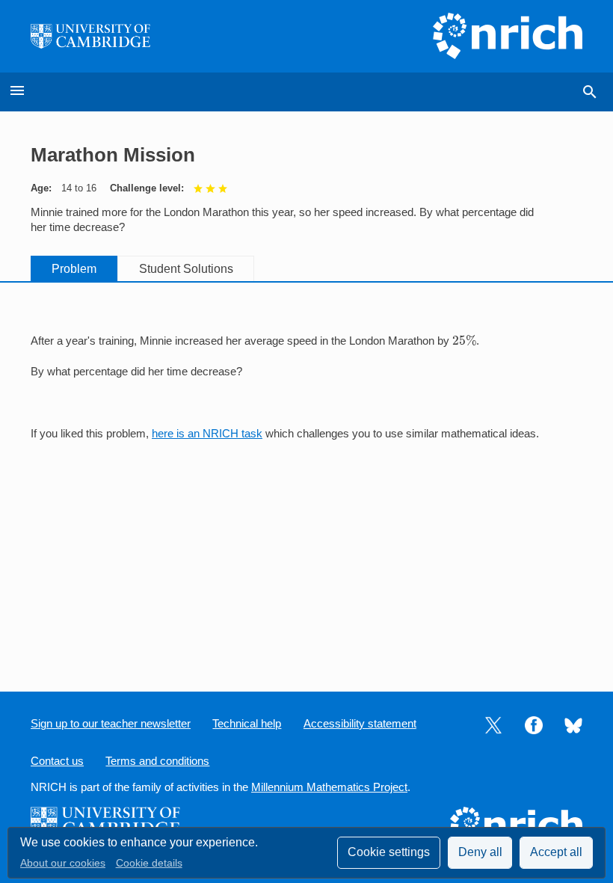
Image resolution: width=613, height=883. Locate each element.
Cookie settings (389, 852)
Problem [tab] (74, 268)
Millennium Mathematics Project (329, 787)
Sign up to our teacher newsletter (111, 724)
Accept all (556, 852)
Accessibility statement (360, 724)
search (590, 92)
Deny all (480, 852)
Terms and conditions (157, 761)
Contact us (57, 761)
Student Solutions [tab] (186, 268)
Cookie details (149, 863)
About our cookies (62, 863)
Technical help (246, 724)
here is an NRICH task (207, 434)
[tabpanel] (306, 380)
